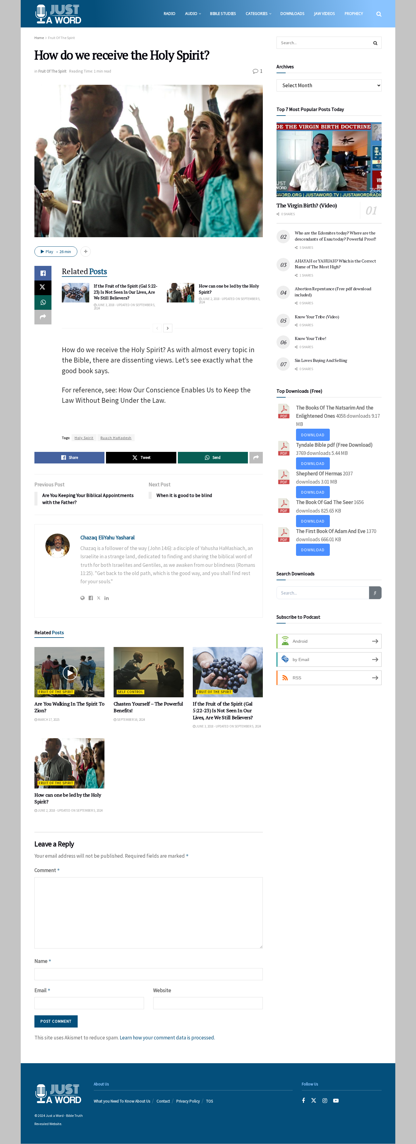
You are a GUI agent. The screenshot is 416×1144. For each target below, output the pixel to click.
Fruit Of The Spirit (61, 37)
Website (162, 990)
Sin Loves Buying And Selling (321, 360)
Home (39, 37)
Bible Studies (223, 13)
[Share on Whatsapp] (42, 302)
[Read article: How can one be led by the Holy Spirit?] (180, 292)
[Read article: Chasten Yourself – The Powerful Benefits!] (149, 672)
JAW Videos (324, 13)
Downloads (292, 13)
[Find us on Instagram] (325, 1101)
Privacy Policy (188, 1101)
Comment (47, 870)
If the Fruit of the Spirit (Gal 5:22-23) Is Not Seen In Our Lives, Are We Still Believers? (125, 292)
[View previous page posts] (157, 328)
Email (42, 990)
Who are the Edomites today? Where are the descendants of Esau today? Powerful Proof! (335, 236)
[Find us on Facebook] (303, 1101)
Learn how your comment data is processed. (167, 1037)
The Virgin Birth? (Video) (307, 205)
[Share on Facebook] (42, 273)
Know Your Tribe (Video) (317, 317)
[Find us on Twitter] (313, 1101)
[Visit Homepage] (58, 14)
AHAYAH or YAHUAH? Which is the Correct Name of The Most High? (335, 264)
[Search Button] (379, 13)
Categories (257, 13)
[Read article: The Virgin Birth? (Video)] (329, 159)
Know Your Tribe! (310, 338)
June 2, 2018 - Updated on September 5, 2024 (229, 300)
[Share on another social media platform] (42, 317)
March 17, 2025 (48, 719)
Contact (163, 1101)
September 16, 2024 (130, 719)
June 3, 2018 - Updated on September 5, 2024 (124, 306)
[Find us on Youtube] (336, 1101)
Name (42, 961)
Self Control (130, 692)
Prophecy (354, 13)
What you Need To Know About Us (122, 1101)
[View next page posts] (167, 328)
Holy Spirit (84, 437)
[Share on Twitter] (42, 288)
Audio (191, 13)
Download (313, 435)
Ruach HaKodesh (116, 437)
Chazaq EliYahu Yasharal (107, 537)
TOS (209, 1101)
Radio (169, 13)
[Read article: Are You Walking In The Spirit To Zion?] (69, 672)
